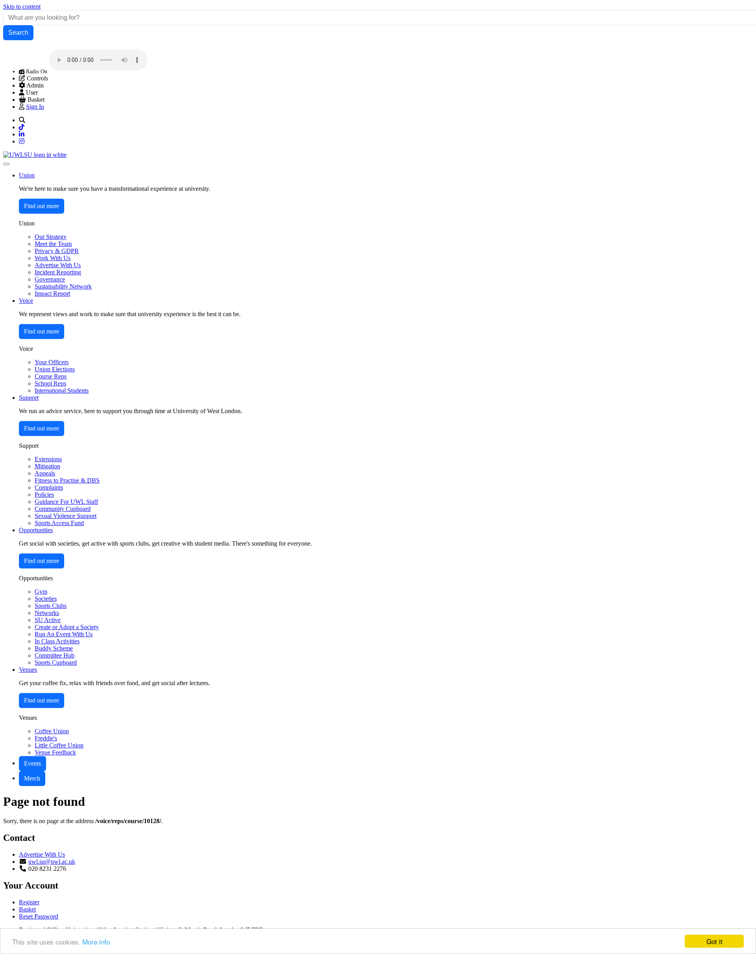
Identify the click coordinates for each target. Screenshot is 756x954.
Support (29, 397)
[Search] (22, 120)
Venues (28, 669)
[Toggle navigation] (6, 164)
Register (29, 902)
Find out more (41, 206)
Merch (32, 778)
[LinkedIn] (21, 134)
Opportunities (36, 530)
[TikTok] (21, 127)
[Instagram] (21, 141)
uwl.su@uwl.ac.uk (51, 861)
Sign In (35, 106)
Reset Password (38, 916)
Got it (714, 941)
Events (32, 763)
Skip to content (22, 6)
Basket (27, 909)
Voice (26, 300)
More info (96, 942)
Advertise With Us (42, 854)
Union (27, 175)
